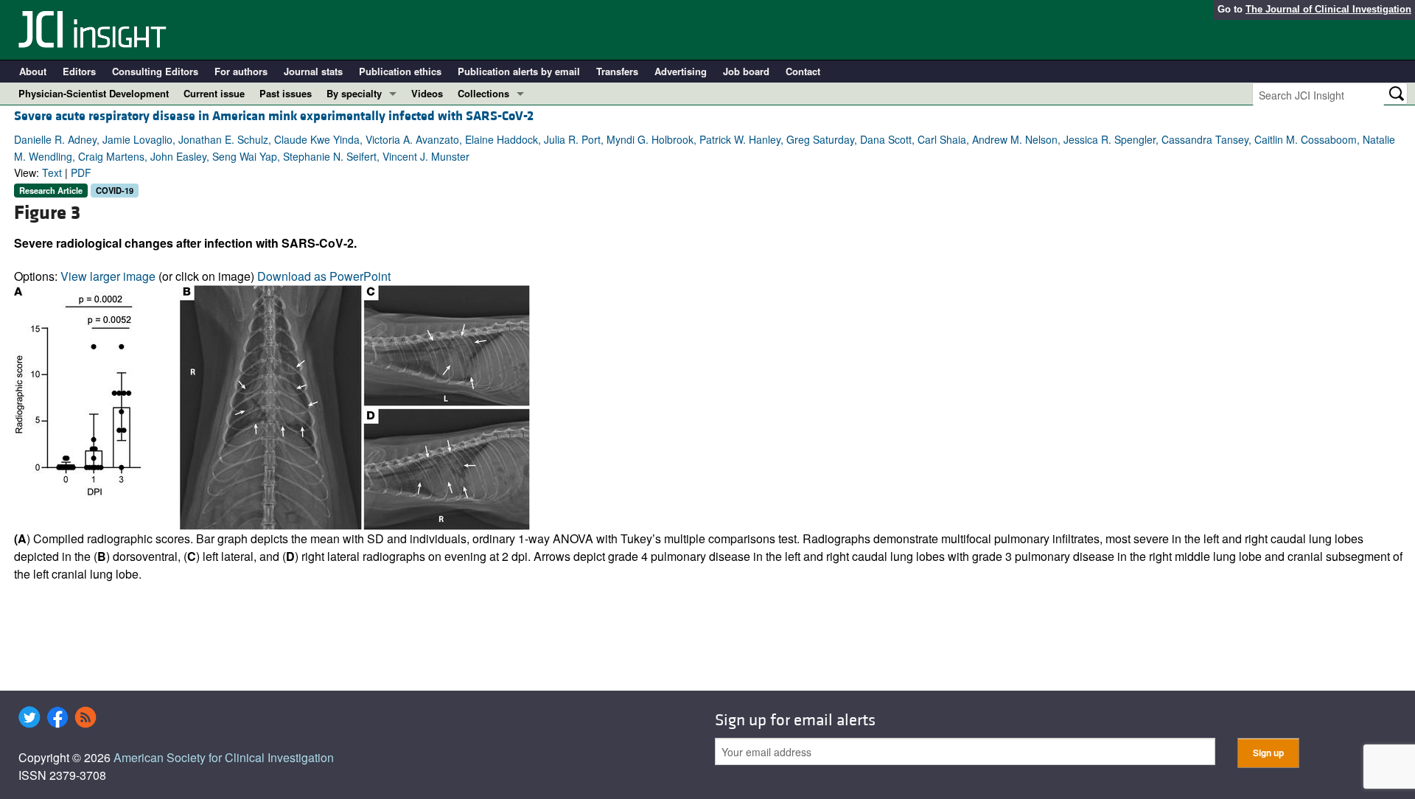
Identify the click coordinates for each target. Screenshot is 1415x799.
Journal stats (313, 71)
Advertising (680, 71)
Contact (803, 71)
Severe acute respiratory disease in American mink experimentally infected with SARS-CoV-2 (274, 116)
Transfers (617, 71)
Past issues (285, 93)
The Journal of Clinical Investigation (1328, 9)
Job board (746, 71)
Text (52, 172)
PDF (81, 172)
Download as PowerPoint (324, 276)
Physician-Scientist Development (93, 93)
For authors (241, 71)
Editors (79, 71)
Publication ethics (400, 71)
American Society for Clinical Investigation (223, 757)
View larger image (108, 276)
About (32, 71)
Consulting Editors (155, 71)
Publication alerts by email (519, 71)
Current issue (214, 93)
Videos (427, 93)
